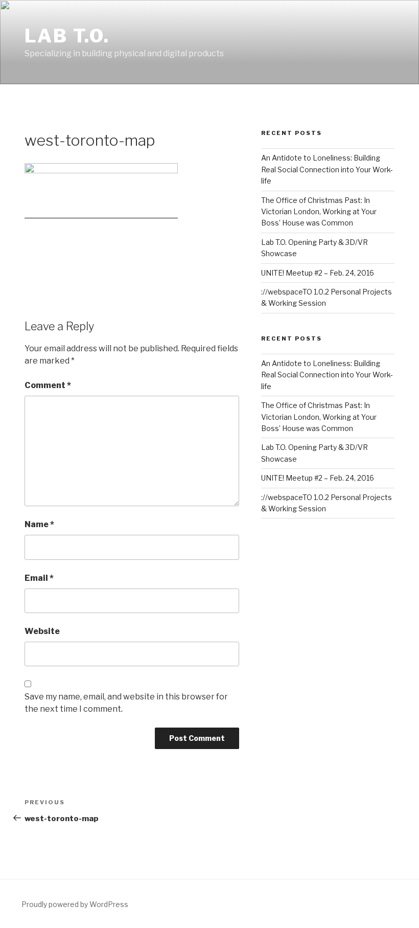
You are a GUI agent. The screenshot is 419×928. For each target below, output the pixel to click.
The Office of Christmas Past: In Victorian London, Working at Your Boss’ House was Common (319, 212)
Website (42, 631)
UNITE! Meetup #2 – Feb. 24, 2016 (317, 272)
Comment (48, 385)
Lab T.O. (67, 36)
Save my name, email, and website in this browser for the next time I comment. (126, 703)
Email (39, 578)
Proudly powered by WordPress (74, 904)
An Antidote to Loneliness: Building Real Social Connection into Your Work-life (327, 169)
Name (39, 524)
